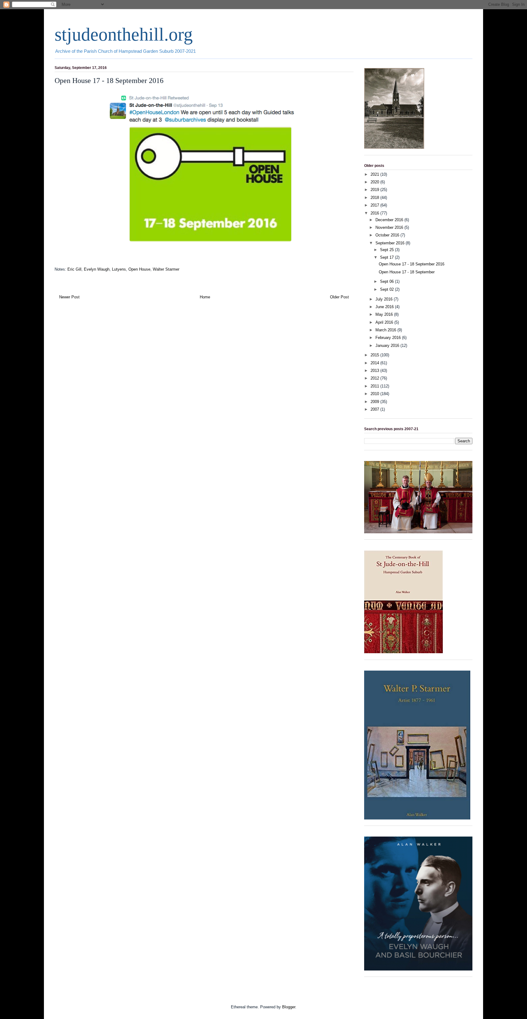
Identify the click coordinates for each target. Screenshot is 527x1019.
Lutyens (119, 269)
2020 (375, 182)
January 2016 (387, 345)
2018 (375, 197)
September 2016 (390, 243)
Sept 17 (387, 257)
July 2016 (384, 299)
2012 (375, 378)
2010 (375, 393)
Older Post (339, 297)
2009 (375, 401)
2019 (375, 189)
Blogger (288, 1007)
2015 (375, 355)
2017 (375, 205)
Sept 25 (387, 249)
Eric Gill (74, 269)
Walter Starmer (166, 269)
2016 (375, 213)
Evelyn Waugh (96, 269)
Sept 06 (387, 281)
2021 (375, 174)
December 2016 (389, 220)
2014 (375, 363)
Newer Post (69, 297)
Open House (139, 269)
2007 (375, 409)
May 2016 (384, 314)
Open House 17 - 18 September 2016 (411, 264)
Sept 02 (387, 289)
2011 (375, 386)
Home (205, 297)
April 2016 (384, 322)
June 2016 (385, 306)
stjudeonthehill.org (124, 34)
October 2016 (387, 235)
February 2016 (388, 337)
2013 (375, 370)
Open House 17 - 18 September (407, 272)
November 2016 (389, 227)
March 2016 (386, 330)
